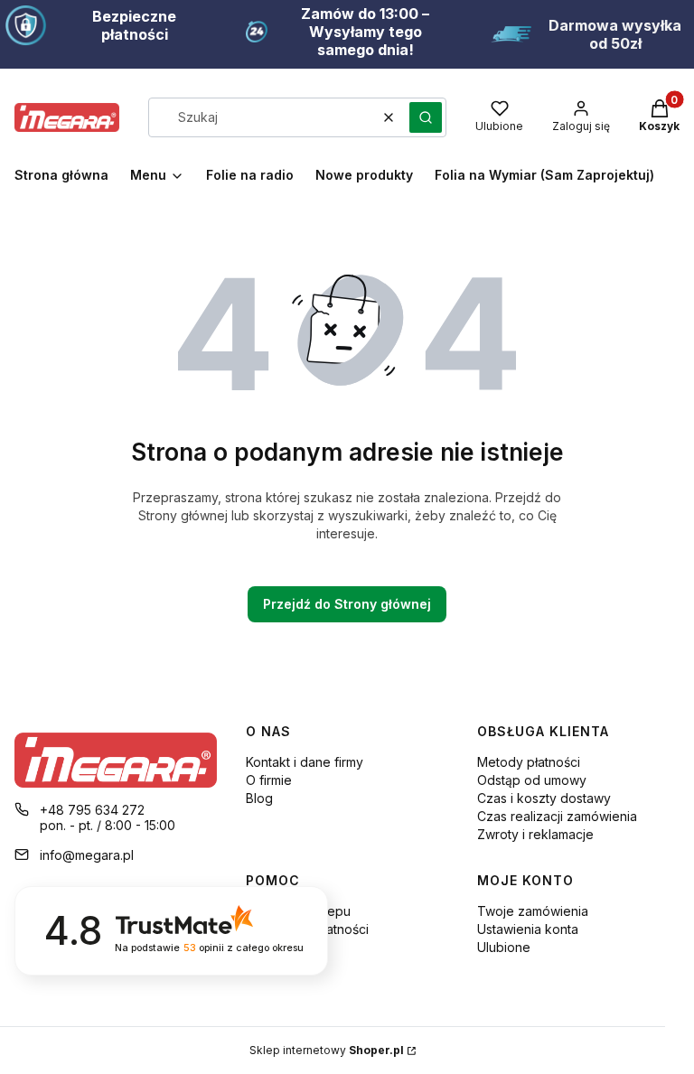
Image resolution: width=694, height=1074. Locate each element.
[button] (425, 117)
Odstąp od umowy (531, 780)
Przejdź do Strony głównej (347, 604)
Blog (259, 798)
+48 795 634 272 (92, 809)
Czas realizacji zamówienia (557, 816)
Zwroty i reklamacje (535, 834)
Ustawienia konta (527, 929)
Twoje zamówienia (532, 911)
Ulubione (503, 947)
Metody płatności (528, 762)
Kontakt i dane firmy (304, 762)
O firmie (269, 780)
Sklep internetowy (326, 1050)
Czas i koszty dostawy (544, 798)
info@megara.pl (87, 855)
